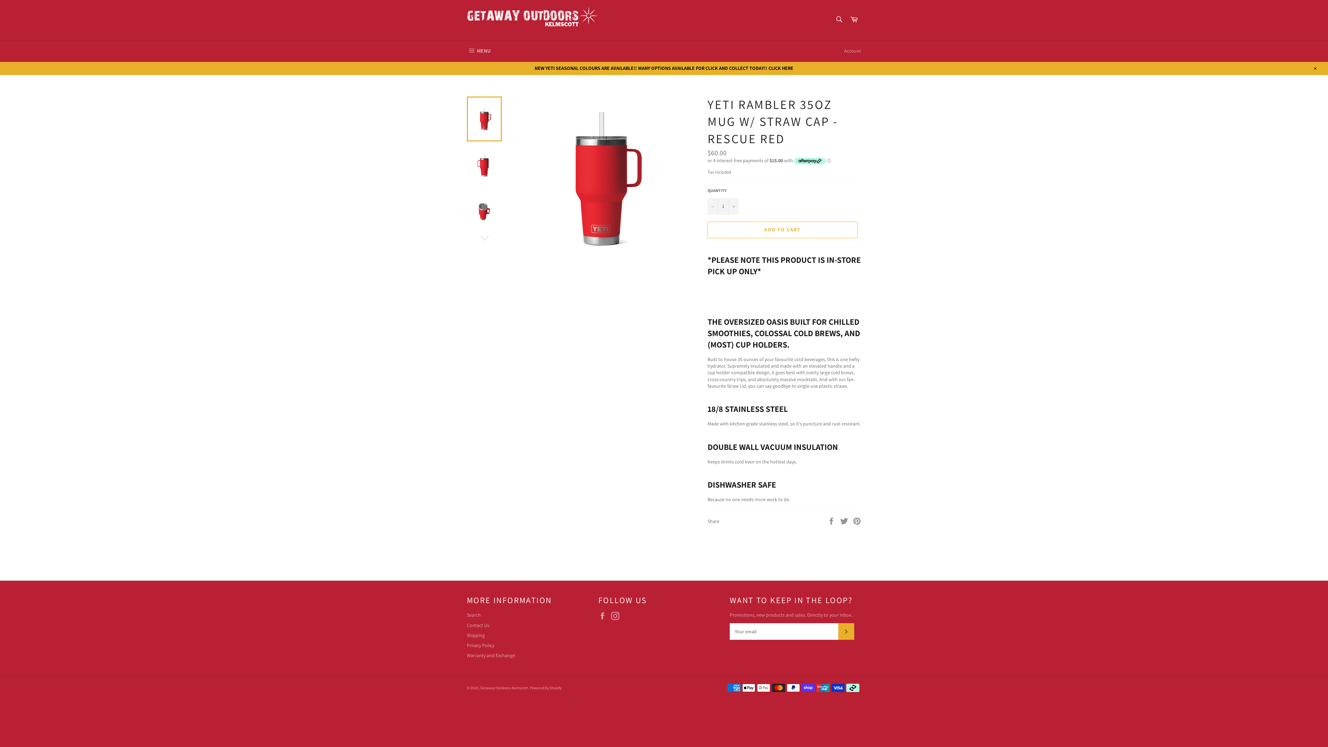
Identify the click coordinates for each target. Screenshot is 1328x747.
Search (474, 615)
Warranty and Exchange (491, 655)
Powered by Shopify (546, 687)
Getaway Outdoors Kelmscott (504, 687)
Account (852, 51)
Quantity (717, 190)
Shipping (476, 635)
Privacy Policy (480, 645)
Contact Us (478, 625)
